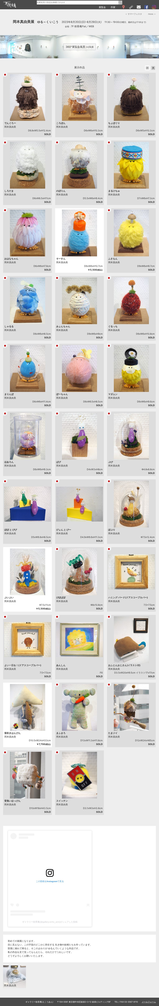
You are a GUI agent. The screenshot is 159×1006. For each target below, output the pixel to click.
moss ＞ (152, 14)
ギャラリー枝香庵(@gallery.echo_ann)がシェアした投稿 (49, 922)
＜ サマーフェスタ (133, 14)
